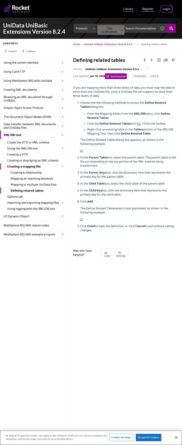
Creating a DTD (17, 154)
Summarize (118, 76)
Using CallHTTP (14, 72)
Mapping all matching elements (32, 178)
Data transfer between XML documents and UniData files (30, 126)
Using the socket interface (21, 63)
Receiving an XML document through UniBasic (28, 98)
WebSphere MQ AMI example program (29, 234)
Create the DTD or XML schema (28, 142)
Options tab (15, 197)
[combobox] (127, 28)
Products (82, 28)
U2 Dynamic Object (16, 216)
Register (148, 9)
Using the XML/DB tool (22, 148)
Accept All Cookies (148, 437)
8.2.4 (155, 76)
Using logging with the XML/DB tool (31, 209)
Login (166, 9)
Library (128, 9)
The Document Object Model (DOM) (27, 117)
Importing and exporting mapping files (33, 203)
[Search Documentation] (171, 28)
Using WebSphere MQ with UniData (28, 81)
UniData (141, 76)
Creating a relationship (26, 172)
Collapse (31, 51)
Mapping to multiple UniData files (34, 185)
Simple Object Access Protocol (23, 108)
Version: (77, 69)
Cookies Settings (121, 437)
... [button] (136, 44)
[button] (122, 30)
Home (76, 44)
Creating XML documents (20, 90)
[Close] (176, 437)
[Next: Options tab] (151, 59)
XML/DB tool (12, 135)
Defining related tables (27, 191)
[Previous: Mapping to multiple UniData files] (144, 59)
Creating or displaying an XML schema (32, 160)
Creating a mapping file (24, 166)
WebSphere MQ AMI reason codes (26, 225)
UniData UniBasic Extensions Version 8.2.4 (108, 44)
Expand (13, 51)
